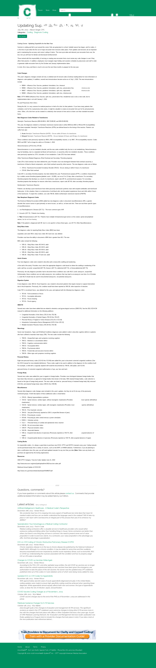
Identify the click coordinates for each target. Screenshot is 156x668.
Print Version (22, 36)
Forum (40, 10)
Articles (32, 10)
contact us (69, 493)
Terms (35, 647)
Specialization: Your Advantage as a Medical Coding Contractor (42, 524)
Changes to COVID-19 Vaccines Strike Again (35, 560)
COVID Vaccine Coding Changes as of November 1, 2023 (40, 592)
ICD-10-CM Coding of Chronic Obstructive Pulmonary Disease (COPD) (46, 542)
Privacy (43, 647)
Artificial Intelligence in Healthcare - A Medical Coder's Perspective (43, 508)
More (54, 10)
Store (47, 10)
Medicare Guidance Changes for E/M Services (36, 603)
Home (24, 10)
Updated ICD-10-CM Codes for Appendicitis (35, 576)
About (27, 647)
